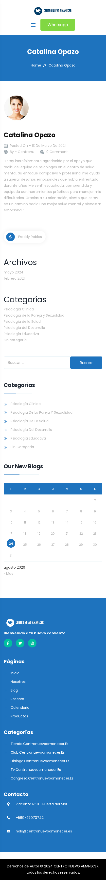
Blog (14, 690)
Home (36, 65)
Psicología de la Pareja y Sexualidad (34, 315)
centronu (26, 151)
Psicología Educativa (21, 333)
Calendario (20, 707)
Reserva (17, 698)
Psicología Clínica (19, 309)
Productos (19, 716)
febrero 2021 (14, 278)
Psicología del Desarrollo (24, 327)
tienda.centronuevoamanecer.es (40, 743)
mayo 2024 (13, 272)
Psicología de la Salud (22, 321)
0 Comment (57, 151)
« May (8, 573)
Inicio (15, 673)
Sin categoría (15, 340)
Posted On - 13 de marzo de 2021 (38, 145)
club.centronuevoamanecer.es (38, 752)
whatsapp (58, 25)
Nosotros (18, 681)
